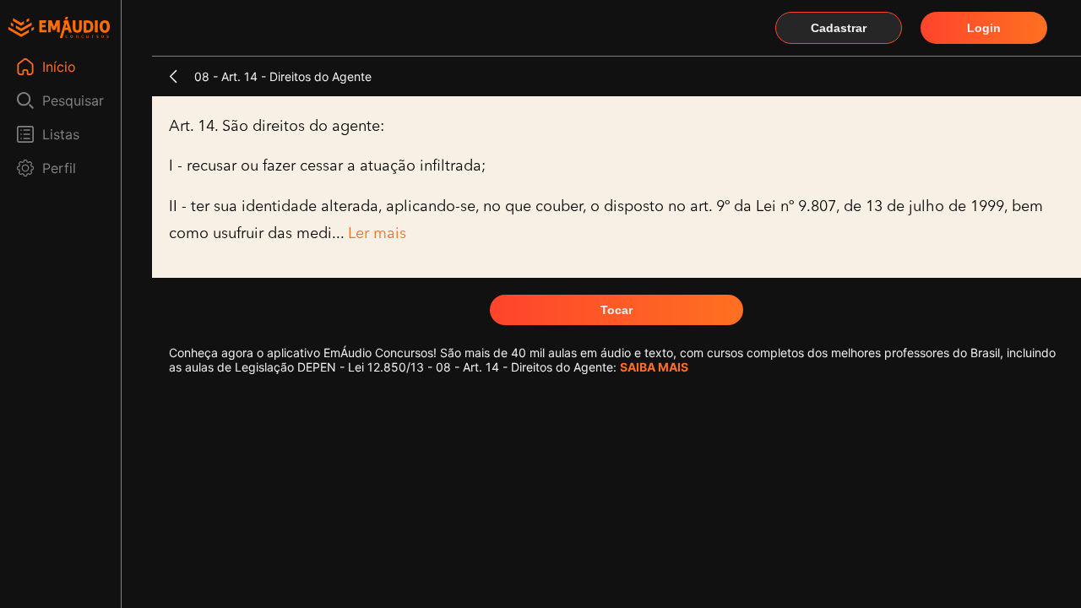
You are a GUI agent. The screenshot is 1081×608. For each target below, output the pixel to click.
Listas (60, 134)
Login (984, 28)
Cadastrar (838, 28)
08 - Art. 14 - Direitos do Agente (283, 76)
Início (59, 66)
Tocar (616, 310)
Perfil (59, 168)
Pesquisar (73, 100)
